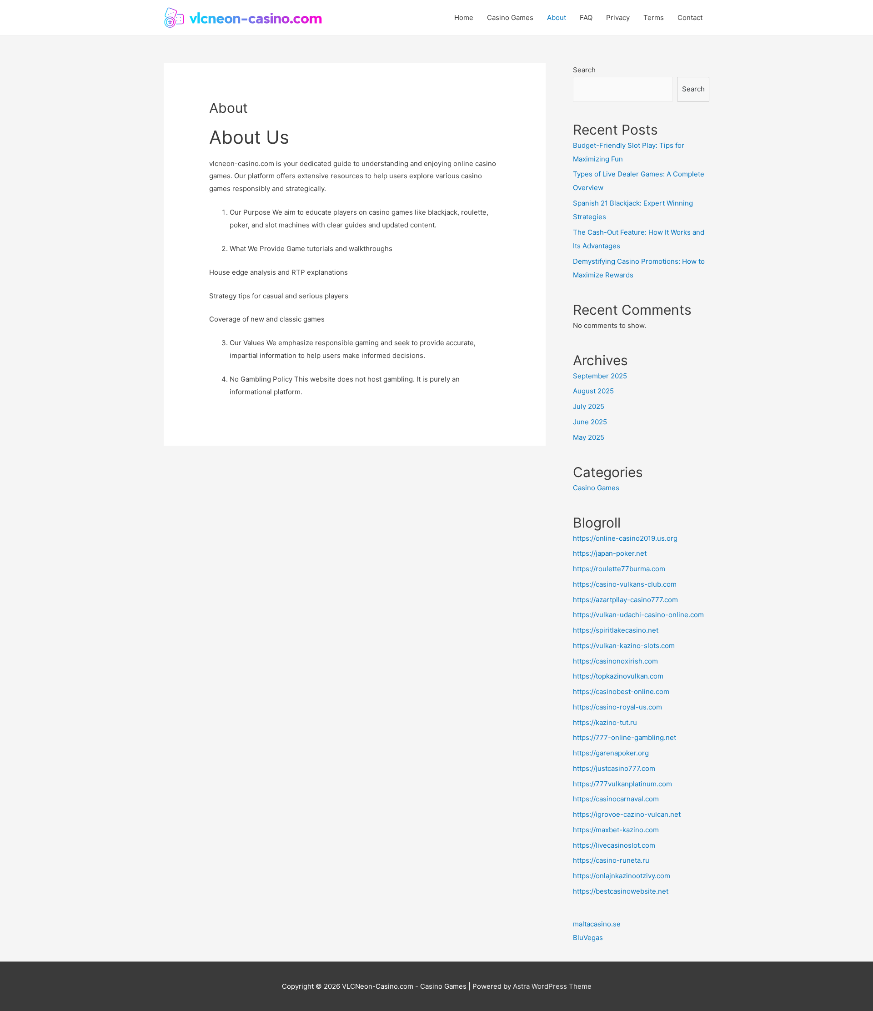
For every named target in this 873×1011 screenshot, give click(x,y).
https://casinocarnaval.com (616, 799)
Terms (653, 17)
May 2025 (588, 437)
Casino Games (510, 17)
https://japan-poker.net (610, 553)
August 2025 (593, 391)
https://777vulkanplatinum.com (622, 784)
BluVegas (588, 937)
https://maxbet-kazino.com (616, 829)
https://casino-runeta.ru (611, 860)
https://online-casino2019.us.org (625, 538)
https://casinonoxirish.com (615, 661)
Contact (689, 17)
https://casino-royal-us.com (617, 707)
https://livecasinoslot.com (614, 845)
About (556, 17)
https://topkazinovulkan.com (618, 676)
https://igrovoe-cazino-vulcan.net (627, 814)
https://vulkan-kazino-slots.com (624, 645)
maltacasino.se (597, 924)
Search (584, 69)
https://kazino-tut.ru (605, 722)
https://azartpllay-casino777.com (625, 599)
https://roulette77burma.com (619, 568)
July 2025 (588, 406)
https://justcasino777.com (614, 768)
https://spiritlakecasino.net (615, 630)
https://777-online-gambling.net (624, 737)
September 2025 (600, 376)
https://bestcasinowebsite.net (620, 891)
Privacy (618, 17)
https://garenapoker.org (611, 753)
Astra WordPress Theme (552, 986)
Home (463, 17)
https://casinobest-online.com (621, 691)
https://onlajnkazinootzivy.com (621, 875)
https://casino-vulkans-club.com (625, 584)
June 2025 (590, 421)
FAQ (586, 17)
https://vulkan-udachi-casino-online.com (638, 614)
